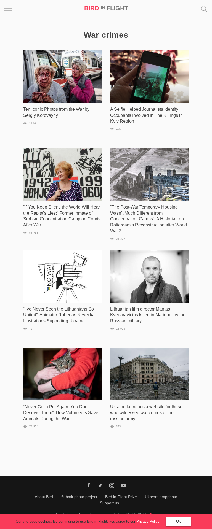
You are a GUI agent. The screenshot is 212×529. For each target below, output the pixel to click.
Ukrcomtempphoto (161, 497)
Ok (178, 521)
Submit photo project (79, 497)
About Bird (44, 497)
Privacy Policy (147, 521)
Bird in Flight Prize (121, 497)
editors (152, 514)
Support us (109, 503)
